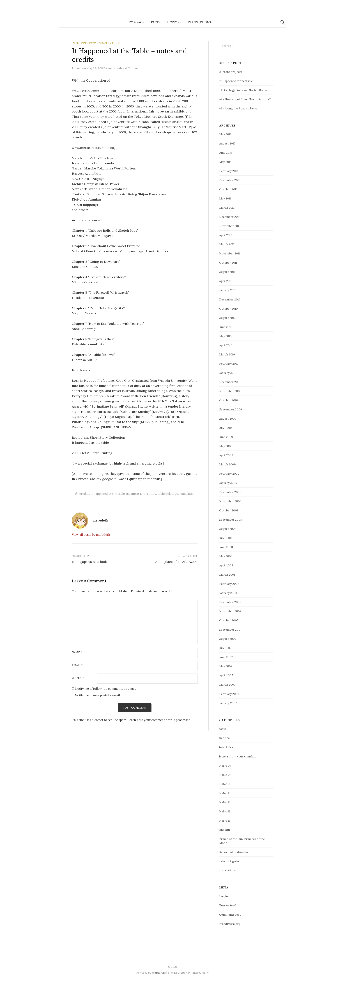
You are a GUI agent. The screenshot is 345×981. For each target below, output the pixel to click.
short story (148, 494)
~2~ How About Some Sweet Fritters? (245, 99)
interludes (226, 747)
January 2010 (227, 373)
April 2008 (226, 565)
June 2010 (225, 327)
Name (77, 652)
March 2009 (227, 464)
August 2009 (227, 418)
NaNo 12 (224, 811)
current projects (230, 71)
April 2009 (226, 455)
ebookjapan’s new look (89, 562)
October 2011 (228, 262)
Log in (223, 896)
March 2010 (227, 354)
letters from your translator (238, 756)
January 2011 (227, 290)
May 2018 (225, 134)
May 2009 (226, 446)
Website (78, 678)
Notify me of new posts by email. (98, 695)
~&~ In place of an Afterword (175, 562)
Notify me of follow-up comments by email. (105, 689)
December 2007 (230, 602)
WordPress (159, 972)
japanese (132, 494)
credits (84, 494)
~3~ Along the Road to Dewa (238, 108)
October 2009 (229, 400)
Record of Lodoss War (234, 852)
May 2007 (225, 666)
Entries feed (227, 905)
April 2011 (225, 281)
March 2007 (227, 684)
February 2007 (229, 694)
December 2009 (230, 382)
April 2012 (225, 235)
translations (199, 22)
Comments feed (230, 914)
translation (188, 494)
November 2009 (230, 391)
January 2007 (228, 703)
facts (155, 22)
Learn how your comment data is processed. (159, 720)
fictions (174, 22)
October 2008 (228, 510)
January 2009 (228, 482)
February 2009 (229, 473)
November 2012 (229, 226)
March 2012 (227, 244)
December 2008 (230, 492)
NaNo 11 (224, 802)
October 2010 (228, 308)
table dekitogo (168, 494)
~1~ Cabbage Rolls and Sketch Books (243, 90)
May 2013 (225, 198)
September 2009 (230, 409)
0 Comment (133, 68)
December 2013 (229, 180)
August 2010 (227, 318)
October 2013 (228, 189)
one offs (225, 829)
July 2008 (225, 538)
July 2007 (225, 648)
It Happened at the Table (236, 81)
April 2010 (225, 345)
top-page (136, 22)
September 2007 (230, 629)
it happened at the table (108, 494)
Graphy (182, 972)
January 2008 (228, 593)
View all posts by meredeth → (93, 535)
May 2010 (225, 336)
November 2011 (229, 253)
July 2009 (225, 427)
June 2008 (226, 547)
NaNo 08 (225, 774)
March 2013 (227, 207)
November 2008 (230, 501)
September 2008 (230, 519)
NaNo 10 (225, 793)
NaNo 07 (225, 765)
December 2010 (229, 299)
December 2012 (229, 217)
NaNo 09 (225, 784)
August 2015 (227, 143)
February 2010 (228, 363)
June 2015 (225, 152)
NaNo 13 (224, 820)
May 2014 (225, 162)
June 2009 (226, 437)
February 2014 (228, 171)
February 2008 (229, 583)
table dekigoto (84, 43)
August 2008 (227, 528)
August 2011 (227, 272)
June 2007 (226, 657)
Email (77, 665)
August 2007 (227, 638)
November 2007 (230, 611)
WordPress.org (229, 923)
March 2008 (227, 574)
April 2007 (226, 675)
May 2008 (225, 556)
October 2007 (228, 620)
